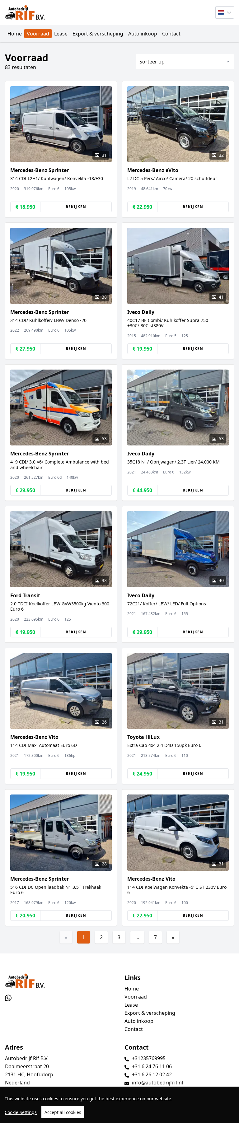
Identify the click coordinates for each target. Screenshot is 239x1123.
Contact (171, 33)
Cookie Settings (21, 1112)
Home (14, 33)
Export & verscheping (98, 33)
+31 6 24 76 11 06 (152, 1066)
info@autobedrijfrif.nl (157, 1082)
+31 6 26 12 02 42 (152, 1074)
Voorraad (38, 33)
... (137, 937)
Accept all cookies (63, 1112)
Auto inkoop (142, 33)
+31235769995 (149, 1058)
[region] (119, 1105)
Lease (61, 33)
